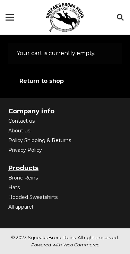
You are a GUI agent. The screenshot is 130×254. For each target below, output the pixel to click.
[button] (120, 17)
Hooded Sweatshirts (33, 197)
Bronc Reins (23, 178)
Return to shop (41, 81)
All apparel (20, 207)
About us (19, 131)
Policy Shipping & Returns (39, 140)
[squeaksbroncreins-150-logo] (65, 17)
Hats (14, 187)
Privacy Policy (25, 150)
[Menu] (9, 17)
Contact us (21, 121)
